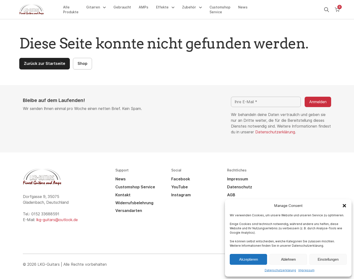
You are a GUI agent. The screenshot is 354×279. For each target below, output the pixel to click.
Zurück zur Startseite (44, 63)
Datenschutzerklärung (280, 270)
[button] (344, 205)
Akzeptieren (248, 259)
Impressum (306, 270)
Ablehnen (288, 259)
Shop (82, 63)
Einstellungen (328, 259)
